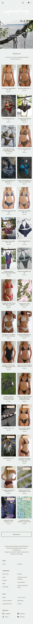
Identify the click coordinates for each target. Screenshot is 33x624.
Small (3, 577)
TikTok (6, 617)
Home (3, 564)
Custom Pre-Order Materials (22, 578)
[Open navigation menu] (2, 2)
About (4, 597)
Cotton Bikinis (21, 582)
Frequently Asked (7, 603)
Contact (19, 603)
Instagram (7, 613)
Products (19, 564)
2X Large (19, 574)
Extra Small (5, 574)
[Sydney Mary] (16, 12)
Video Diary (20, 600)
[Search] (22, 2)
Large (3, 583)
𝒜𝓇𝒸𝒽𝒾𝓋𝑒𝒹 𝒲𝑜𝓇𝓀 (21, 597)
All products (16, 534)
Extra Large (5, 586)
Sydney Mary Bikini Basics (22, 586)
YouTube (22, 617)
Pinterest (22, 613)
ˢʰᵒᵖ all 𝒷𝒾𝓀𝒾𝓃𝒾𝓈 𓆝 (16, 34)
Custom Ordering (6, 600)
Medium (4, 580)
